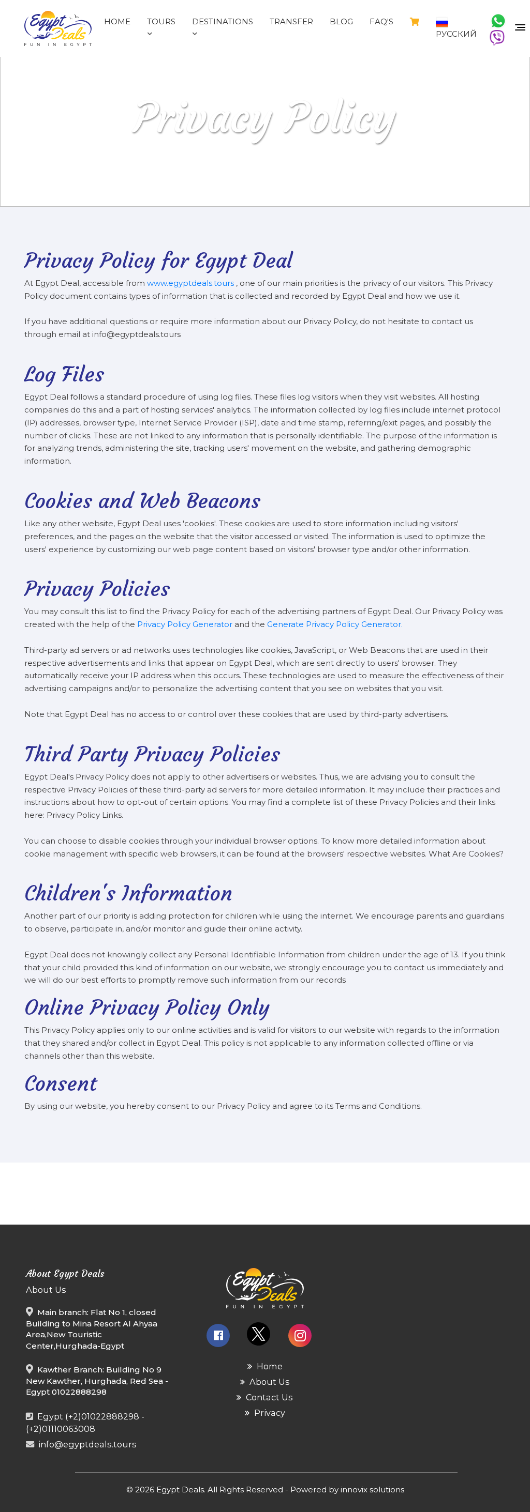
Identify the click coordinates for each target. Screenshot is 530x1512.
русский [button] (456, 34)
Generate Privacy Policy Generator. (335, 624)
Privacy (268, 1413)
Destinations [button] (222, 21)
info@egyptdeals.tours (87, 1444)
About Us (268, 1382)
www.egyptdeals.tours (191, 283)
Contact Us (268, 1397)
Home (269, 1366)
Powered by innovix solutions (347, 1489)
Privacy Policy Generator (185, 624)
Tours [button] (161, 21)
